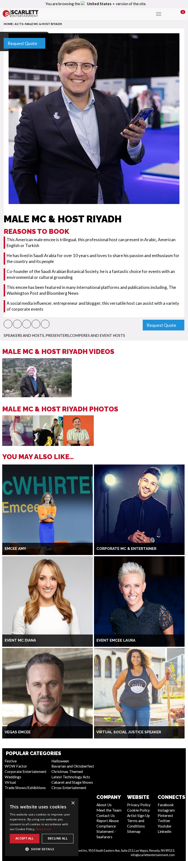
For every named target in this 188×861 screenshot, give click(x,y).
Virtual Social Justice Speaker (128, 732)
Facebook (166, 805)
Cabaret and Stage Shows (72, 782)
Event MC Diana (20, 640)
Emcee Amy (15, 548)
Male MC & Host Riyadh (43, 24)
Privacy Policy (139, 805)
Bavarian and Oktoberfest (72, 766)
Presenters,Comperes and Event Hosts (85, 335)
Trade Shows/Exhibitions (25, 787)
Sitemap (134, 831)
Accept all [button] (24, 838)
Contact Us (105, 815)
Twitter (164, 820)
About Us (104, 805)
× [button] (73, 803)
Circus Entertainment (68, 787)
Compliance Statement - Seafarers (106, 831)
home (8, 24)
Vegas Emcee (18, 732)
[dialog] (41, 827)
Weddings (13, 777)
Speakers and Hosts (24, 335)
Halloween (60, 761)
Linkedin (164, 831)
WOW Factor (16, 766)
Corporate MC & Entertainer (126, 548)
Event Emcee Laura (115, 640)
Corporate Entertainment (26, 771)
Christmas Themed (67, 771)
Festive (11, 761)
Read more (44, 829)
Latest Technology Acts (70, 777)
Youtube (164, 826)
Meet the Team (108, 810)
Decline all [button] (58, 838)
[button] (8, 324)
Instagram (166, 810)
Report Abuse (107, 820)
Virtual (10, 782)
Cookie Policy (138, 810)
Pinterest (165, 815)
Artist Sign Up (138, 815)
